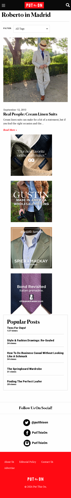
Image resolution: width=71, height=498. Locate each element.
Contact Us (47, 461)
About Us (9, 461)
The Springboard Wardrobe (24, 368)
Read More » (10, 129)
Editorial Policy (27, 461)
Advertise (9, 468)
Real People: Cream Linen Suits (30, 114)
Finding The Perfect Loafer (24, 381)
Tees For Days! (16, 327)
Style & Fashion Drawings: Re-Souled (30, 340)
